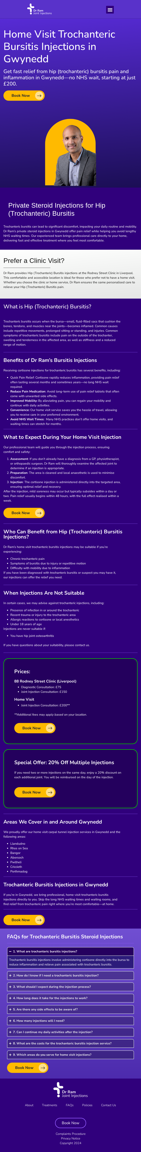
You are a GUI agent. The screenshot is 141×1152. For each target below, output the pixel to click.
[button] (110, 10)
